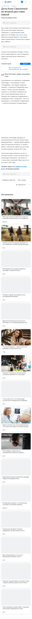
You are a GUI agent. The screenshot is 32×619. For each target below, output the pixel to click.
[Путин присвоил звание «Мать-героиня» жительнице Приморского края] (16, 601)
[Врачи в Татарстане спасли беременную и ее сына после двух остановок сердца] (16, 419)
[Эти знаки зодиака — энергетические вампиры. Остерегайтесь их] (16, 341)
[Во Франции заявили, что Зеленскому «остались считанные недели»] (16, 497)
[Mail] (6, 2)
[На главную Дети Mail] (9, 2)
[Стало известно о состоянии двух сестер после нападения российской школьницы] (16, 393)
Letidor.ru (14, 6)
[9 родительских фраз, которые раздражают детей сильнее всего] (16, 523)
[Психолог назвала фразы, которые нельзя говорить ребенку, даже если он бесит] (16, 575)
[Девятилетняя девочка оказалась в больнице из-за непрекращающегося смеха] (16, 315)
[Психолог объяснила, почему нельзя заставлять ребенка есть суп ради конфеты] (16, 367)
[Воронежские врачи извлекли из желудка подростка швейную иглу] (16, 471)
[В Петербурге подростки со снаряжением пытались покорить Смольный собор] (16, 445)
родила (20, 35)
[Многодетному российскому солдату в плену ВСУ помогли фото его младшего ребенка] (16, 211)
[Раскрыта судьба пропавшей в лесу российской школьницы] (16, 289)
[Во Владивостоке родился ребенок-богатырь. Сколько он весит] (16, 263)
